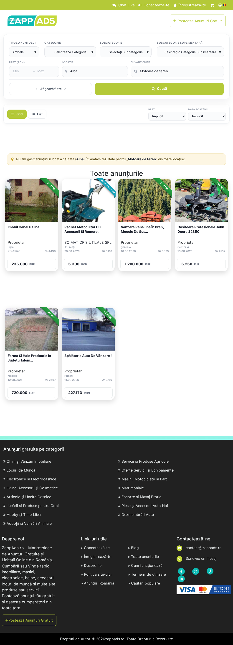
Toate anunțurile (145, 556)
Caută (162, 88)
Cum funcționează (146, 565)
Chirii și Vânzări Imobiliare (29, 461)
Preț (151, 109)
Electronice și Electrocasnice (31, 479)
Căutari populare (145, 583)
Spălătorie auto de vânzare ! (88, 356)
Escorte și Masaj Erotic (141, 496)
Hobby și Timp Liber (24, 514)
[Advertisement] (116, 140)
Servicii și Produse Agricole (145, 461)
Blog (135, 547)
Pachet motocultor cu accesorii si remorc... (82, 229)
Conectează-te (155, 5)
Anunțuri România (99, 583)
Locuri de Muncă (21, 470)
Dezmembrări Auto (138, 514)
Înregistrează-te (191, 5)
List (39, 114)
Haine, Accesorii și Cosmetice (32, 488)
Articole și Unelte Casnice (29, 496)
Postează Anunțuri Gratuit (199, 21)
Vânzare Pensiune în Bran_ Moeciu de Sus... (142, 229)
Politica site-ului (97, 574)
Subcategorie (111, 42)
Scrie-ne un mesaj (200, 558)
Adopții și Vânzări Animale (29, 523)
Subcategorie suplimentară (180, 42)
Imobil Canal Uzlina (23, 227)
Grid (19, 114)
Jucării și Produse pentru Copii (33, 505)
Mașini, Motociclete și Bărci (145, 479)
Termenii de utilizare (148, 574)
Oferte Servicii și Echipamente (148, 470)
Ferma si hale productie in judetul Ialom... (29, 358)
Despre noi (93, 565)
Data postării (198, 109)
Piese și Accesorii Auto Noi (145, 505)
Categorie (52, 42)
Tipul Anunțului (22, 42)
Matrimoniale (133, 488)
